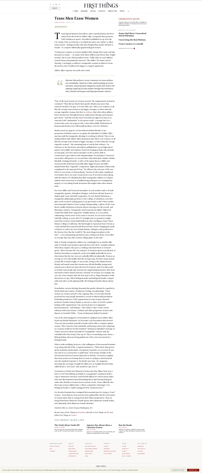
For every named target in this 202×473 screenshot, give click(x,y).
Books (124, 451)
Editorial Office (90, 446)
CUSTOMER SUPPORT (91, 448)
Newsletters (112, 11)
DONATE (55, 8)
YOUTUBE (140, 451)
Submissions (89, 451)
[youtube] (56, 4)
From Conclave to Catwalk (131, 44)
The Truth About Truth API (67, 425)
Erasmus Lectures (110, 451)
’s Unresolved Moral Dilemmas (132, 34)
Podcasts (101, 11)
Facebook (81, 412)
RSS (108, 412)
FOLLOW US (142, 443)
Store (124, 446)
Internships (72, 456)
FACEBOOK (141, 446)
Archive (93, 11)
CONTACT (89, 443)
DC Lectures (108, 453)
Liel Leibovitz (123, 427)
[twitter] (50, 4)
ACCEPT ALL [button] (193, 470)
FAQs (86, 456)
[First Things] (101, 6)
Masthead (71, 448)
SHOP (124, 443)
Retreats (107, 448)
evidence (89, 112)
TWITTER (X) (141, 448)
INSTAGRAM (141, 453)
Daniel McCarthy (59, 427)
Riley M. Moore (91, 429)
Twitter (73, 415)
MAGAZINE (84, 11)
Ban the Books (125, 425)
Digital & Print (55, 446)
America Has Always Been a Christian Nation (99, 426)
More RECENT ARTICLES (126, 48)
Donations (88, 453)
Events (122, 11)
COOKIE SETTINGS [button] (178, 470)
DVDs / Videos (126, 456)
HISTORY (71, 446)
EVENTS (107, 443)
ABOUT (71, 443)
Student (52, 451)
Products (125, 448)
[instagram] (59, 4)
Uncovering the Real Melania (132, 39)
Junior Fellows (73, 453)
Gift (51, 448)
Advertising (72, 451)
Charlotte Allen (59, 22)
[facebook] (53, 4)
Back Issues (126, 453)
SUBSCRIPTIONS (56, 443)
